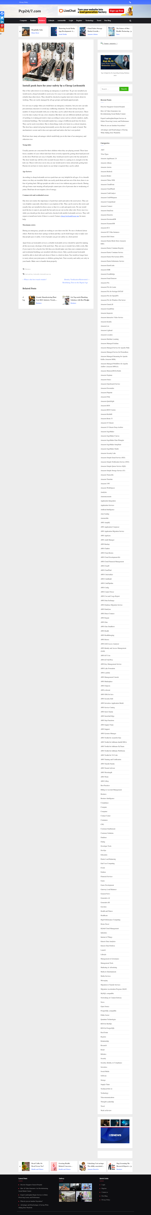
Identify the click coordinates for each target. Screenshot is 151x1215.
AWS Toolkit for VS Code (109, 755)
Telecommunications (107, 1097)
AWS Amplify (105, 522)
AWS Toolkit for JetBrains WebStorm (113, 751)
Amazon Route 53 (107, 418)
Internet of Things (106, 937)
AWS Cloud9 (105, 566)
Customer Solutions (122, 34)
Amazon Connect (106, 206)
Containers (104, 820)
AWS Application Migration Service (112, 531)
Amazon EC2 (105, 228)
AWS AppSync (106, 535)
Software (104, 1076)
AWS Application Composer (110, 527)
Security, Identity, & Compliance (111, 1063)
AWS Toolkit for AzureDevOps (111, 738)
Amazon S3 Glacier (107, 423)
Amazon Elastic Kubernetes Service (112, 261)
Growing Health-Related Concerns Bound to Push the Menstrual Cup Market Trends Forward (38, 1165)
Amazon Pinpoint (106, 392)
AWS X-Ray (105, 781)
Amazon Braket (106, 176)
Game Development (107, 885)
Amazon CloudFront (107, 184)
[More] (2, 30)
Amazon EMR (105, 270)
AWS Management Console (110, 677)
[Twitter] (2, 18)
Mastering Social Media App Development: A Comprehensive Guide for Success (38, 30)
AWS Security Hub (107, 699)
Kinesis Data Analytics (108, 941)
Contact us (105, 1192)
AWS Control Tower (107, 592)
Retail (102, 1050)
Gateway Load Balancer (108, 889)
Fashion (33, 20)
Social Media (34, 34)
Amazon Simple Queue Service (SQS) (113, 466)
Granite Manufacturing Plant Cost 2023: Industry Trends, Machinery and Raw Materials (43, 298)
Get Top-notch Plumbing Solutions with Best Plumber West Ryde (77, 298)
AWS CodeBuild (106, 579)
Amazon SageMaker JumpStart (111, 444)
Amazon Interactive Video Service (112, 317)
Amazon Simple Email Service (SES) (113, 457)
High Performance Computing (110, 920)
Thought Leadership (107, 1102)
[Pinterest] (2, 26)
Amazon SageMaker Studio (110, 449)
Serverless (104, 1067)
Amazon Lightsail (106, 330)
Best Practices (105, 785)
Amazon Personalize (107, 388)
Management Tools (107, 963)
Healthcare (104, 915)
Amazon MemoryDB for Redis (111, 371)
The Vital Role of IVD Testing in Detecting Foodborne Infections (123, 1165)
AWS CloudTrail (106, 570)
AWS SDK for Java (107, 694)
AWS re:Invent (105, 690)
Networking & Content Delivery (111, 998)
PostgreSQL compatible (108, 1011)
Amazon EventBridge (108, 274)
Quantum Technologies (108, 1019)
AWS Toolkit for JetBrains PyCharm (112, 746)
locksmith (36, 274)
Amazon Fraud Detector (108, 278)
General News (105, 894)
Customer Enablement (108, 829)
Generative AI (105, 898)
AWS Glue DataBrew (108, 626)
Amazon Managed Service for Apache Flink (115, 348)
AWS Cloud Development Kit (110, 557)
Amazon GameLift (107, 304)
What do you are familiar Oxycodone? (113, 125)
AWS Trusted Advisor (108, 768)
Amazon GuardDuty (107, 309)
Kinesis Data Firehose (108, 946)
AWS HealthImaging (107, 635)
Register (79, 20)
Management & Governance (110, 959)
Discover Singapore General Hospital (113, 107)
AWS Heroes (105, 639)
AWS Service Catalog (108, 707)
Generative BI (105, 902)
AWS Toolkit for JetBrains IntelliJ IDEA (114, 742)
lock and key (29, 274)
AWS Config (105, 587)
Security (103, 1058)
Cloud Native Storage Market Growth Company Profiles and (66, 30)
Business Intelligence (107, 798)
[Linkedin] (2, 22)
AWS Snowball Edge (107, 716)
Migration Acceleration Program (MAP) (114, 989)
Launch (103, 950)
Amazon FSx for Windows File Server (113, 300)
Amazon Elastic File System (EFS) (112, 257)
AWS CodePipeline (107, 583)
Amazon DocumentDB (108, 219)
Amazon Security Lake (108, 453)
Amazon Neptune (106, 375)
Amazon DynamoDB (108, 223)
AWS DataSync (106, 609)
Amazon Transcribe (107, 475)
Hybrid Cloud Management (110, 928)
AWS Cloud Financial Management (112, 561)
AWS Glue (104, 622)
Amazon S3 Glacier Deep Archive (112, 427)
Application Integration (108, 501)
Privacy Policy (23, 2)
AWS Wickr (104, 777)
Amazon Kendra (106, 322)
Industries (104, 933)
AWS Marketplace (106, 681)
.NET (102, 150)
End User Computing (108, 863)
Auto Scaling (105, 514)
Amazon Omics (106, 379)
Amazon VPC (105, 483)
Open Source (105, 1006)
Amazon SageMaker (107, 431)
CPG (102, 824)
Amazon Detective (107, 215)
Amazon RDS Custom (108, 410)
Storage (103, 1080)
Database (104, 837)
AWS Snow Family (107, 712)
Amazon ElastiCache (107, 265)
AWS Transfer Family (108, 764)
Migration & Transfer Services (110, 985)
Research (104, 1045)
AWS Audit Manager (107, 540)
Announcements (106, 496)
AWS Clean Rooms (107, 553)
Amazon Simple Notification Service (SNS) (115, 462)
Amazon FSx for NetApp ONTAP (112, 291)
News (89, 34)
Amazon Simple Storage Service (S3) (113, 470)
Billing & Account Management (111, 790)
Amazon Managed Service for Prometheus (114, 352)
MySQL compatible (107, 993)
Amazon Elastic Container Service (112, 252)
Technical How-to (106, 1089)
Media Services (106, 976)
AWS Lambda (105, 673)
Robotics (103, 1054)
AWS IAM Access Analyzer (110, 644)
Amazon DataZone (107, 210)
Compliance (105, 803)
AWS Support (105, 729)
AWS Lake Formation (108, 668)
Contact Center (105, 816)
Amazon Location (106, 335)
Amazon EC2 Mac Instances (110, 232)
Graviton (103, 907)
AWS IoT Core (105, 655)
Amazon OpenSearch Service (110, 384)
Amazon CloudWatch (108, 189)
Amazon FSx (105, 283)
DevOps (103, 850)
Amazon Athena (64, 34)
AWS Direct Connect (107, 613)
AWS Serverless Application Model (112, 703)
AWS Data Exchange (107, 600)
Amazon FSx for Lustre (108, 287)
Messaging (104, 980)
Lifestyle (51, 20)
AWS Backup (105, 544)
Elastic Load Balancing (108, 859)
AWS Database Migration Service (111, 605)
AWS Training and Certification (111, 759)
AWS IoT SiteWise (107, 660)
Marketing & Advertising (109, 967)
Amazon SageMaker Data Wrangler (112, 440)
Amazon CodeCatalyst (108, 193)
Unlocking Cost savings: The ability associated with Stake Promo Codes (67, 1165)
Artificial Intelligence (107, 509)
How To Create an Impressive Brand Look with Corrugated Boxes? (124, 30)
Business (42, 20)
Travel (99, 20)
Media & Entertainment (108, 972)
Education (104, 855)
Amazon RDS (105, 405)
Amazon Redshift (106, 414)
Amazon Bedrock (106, 171)
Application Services (107, 505)
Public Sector (105, 1015)
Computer (23, 20)
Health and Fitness (107, 911)
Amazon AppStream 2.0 (109, 158)
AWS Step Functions (107, 720)
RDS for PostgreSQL (108, 1028)
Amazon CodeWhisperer (109, 197)
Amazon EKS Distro (107, 236)
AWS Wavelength (106, 772)
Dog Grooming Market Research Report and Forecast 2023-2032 (96, 1165)
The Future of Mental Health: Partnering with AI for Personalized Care (96, 30)
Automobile (62, 20)
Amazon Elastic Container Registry (112, 248)
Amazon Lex (105, 326)
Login (71, 20)
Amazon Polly (105, 397)
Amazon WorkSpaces (108, 488)
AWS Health (105, 631)
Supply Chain (105, 1084)
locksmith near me (45, 274)
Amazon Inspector (107, 313)
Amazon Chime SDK (108, 180)
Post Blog (107, 20)
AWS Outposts (105, 686)
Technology (89, 20)
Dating (103, 842)
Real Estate (104, 1032)
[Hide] (1, 34)
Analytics (104, 492)
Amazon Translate (107, 479)
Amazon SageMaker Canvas (110, 436)
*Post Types (104, 154)
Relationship (105, 1041)
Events (103, 868)
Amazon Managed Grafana (109, 343)
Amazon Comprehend (108, 202)
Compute (104, 807)
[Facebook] (2, 13)
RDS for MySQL (106, 1024)
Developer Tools (106, 846)
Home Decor (105, 924)
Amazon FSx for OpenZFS (109, 296)
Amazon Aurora (106, 167)
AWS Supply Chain (107, 725)
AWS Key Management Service (111, 664)
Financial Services (106, 876)
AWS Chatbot (105, 548)
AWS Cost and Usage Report (110, 596)
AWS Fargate (105, 618)
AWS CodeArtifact (107, 574)
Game (103, 881)
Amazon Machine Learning (110, 339)
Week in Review (106, 1110)
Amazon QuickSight (107, 401)
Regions (103, 1037)
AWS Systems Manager (108, 733)
